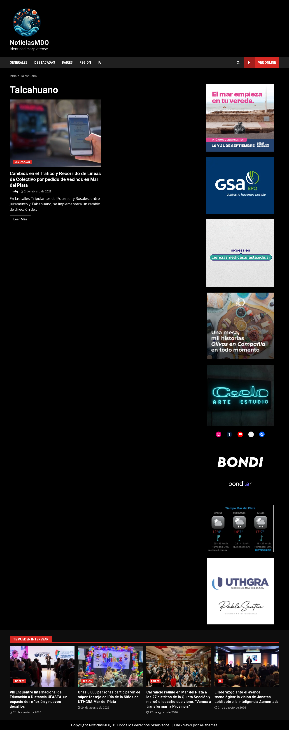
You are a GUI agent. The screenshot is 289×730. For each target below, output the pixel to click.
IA (99, 62)
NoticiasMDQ (29, 42)
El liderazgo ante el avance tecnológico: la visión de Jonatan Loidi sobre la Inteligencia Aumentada (246, 666)
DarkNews (183, 725)
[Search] (238, 62)
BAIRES (67, 62)
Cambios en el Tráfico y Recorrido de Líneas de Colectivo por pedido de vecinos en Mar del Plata (55, 133)
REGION (85, 62)
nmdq (14, 191)
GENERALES (19, 62)
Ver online (267, 62)
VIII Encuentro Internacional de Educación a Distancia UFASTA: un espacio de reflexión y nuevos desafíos (42, 666)
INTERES (19, 681)
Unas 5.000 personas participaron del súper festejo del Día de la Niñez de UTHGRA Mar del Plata (110, 666)
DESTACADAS (44, 62)
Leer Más (20, 219)
